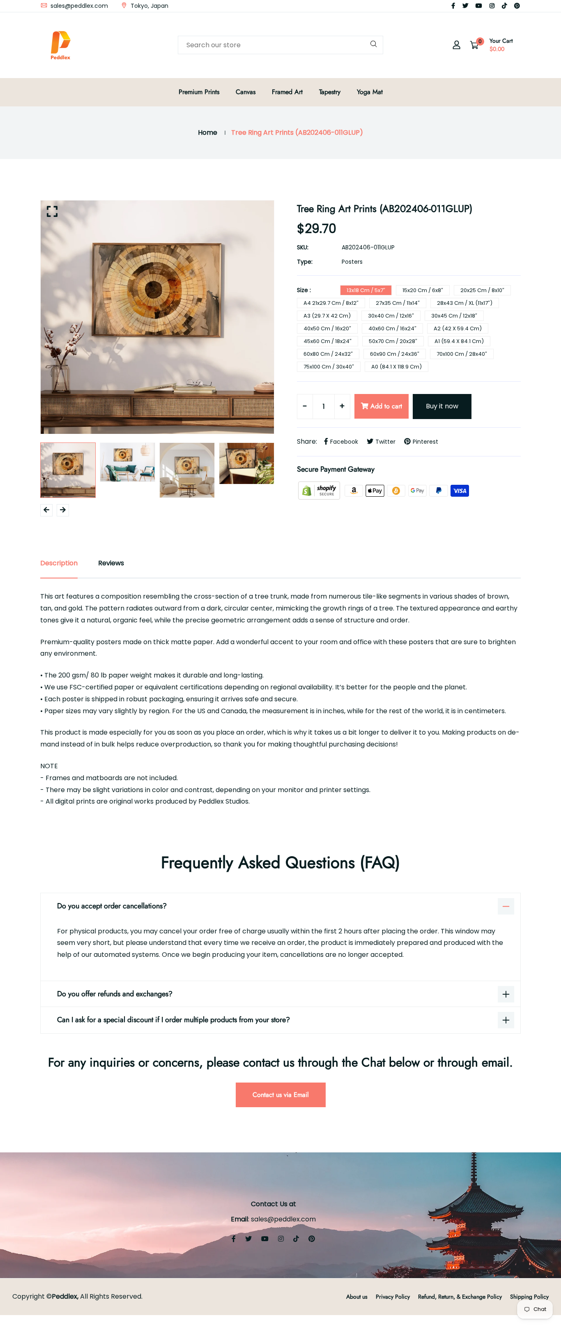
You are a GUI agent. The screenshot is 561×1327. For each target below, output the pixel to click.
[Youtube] (479, 6)
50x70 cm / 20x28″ (393, 341)
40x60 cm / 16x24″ (392, 328)
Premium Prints (199, 92)
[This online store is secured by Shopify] (320, 490)
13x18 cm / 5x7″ (366, 290)
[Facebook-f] (453, 6)
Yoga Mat (370, 92)
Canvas (245, 92)
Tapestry (329, 92)
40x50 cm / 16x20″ (327, 328)
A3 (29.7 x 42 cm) (327, 316)
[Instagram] (492, 6)
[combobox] (280, 45)
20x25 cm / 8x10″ (482, 290)
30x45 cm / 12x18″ (454, 316)
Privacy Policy (393, 1296)
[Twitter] (465, 6)
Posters (352, 262)
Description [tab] (59, 563)
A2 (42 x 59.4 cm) (458, 328)
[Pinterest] (517, 6)
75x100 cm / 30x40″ (328, 367)
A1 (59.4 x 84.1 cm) (459, 341)
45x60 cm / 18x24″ (327, 341)
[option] (157, 317)
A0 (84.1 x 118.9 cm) (396, 367)
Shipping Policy (529, 1296)
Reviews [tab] (111, 563)
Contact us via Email (281, 1094)
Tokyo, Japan (148, 6)
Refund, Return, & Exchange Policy (460, 1296)
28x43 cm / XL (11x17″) (464, 303)
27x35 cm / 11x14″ (398, 303)
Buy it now (442, 406)
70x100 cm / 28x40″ (462, 354)
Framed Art (287, 92)
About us (357, 1296)
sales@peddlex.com (78, 6)
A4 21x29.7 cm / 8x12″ (331, 303)
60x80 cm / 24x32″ (328, 354)
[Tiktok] (504, 6)
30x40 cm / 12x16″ (391, 316)
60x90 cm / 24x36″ (394, 354)
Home (207, 132)
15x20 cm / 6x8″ (422, 290)
